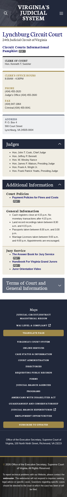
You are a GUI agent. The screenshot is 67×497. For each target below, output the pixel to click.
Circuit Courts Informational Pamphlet (25, 49)
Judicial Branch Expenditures (31, 409)
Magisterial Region (33, 318)
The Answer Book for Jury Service (33, 254)
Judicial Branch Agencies (33, 384)
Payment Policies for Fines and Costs (35, 197)
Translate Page (33, 332)
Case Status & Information (33, 354)
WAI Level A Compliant (31, 325)
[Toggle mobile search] (5, 13)
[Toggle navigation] (61, 13)
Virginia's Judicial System (33, 12)
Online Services (33, 347)
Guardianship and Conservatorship (33, 403)
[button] (33, 144)
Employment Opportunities (33, 415)
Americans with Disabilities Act (33, 397)
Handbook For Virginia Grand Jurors (34, 261)
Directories (34, 366)
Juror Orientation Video (26, 268)
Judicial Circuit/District (33, 314)
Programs (33, 391)
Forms (33, 378)
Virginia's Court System (33, 341)
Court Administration (33, 360)
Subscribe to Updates (33, 424)
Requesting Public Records (33, 372)
